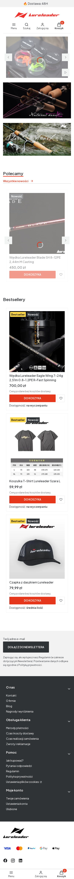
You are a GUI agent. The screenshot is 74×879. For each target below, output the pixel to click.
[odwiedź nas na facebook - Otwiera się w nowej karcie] (5, 860)
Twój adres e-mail (14, 639)
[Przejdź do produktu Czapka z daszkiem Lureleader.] (37, 548)
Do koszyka (32, 274)
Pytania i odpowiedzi (19, 765)
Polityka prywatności (19, 776)
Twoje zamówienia (17, 798)
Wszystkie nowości (15, 181)
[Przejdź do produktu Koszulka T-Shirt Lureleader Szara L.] (37, 447)
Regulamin (12, 771)
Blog (9, 706)
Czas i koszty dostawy (20, 733)
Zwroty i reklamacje (18, 744)
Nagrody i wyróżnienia (19, 711)
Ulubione (11, 809)
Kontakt (11, 695)
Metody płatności (17, 728)
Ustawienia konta (17, 803)
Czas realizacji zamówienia (22, 738)
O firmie (11, 700)
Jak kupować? (15, 760)
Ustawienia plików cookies (22, 781)
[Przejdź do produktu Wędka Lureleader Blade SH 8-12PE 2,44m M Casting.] (37, 223)
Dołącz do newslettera (26, 647)
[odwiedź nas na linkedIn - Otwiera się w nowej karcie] (20, 860)
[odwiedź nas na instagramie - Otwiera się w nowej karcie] (13, 860)
